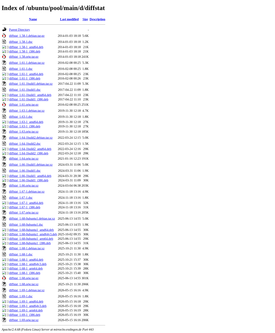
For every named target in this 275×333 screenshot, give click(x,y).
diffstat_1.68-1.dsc (21, 254)
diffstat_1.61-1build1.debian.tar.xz (31, 83)
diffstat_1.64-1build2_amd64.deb (30, 149)
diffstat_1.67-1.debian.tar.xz (26, 191)
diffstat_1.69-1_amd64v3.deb (28, 306)
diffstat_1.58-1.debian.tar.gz (26, 35)
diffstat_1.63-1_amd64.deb (26, 122)
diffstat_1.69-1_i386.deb (24, 314)
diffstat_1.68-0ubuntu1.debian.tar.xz (32, 218)
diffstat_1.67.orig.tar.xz (23, 212)
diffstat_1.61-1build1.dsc (25, 89)
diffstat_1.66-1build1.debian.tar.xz (31, 164)
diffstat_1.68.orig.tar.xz (23, 284)
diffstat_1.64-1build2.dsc (25, 143)
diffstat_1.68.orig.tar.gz (23, 278)
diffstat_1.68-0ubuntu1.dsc (26, 224)
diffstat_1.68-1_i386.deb (24, 273)
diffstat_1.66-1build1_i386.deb (28, 180)
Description (97, 19)
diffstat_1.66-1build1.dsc (25, 170)
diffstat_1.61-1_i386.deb (24, 78)
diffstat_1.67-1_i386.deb (24, 207)
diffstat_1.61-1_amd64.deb (26, 74)
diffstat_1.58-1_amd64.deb (26, 47)
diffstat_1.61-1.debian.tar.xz (26, 62)
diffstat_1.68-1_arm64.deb (26, 268)
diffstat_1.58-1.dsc (21, 41)
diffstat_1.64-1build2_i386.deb (28, 153)
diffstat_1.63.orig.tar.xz (23, 131)
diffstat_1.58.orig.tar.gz (23, 56)
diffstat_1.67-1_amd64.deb (26, 203)
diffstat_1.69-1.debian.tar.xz (26, 290)
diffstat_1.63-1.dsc (21, 116)
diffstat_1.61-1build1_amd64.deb (30, 95)
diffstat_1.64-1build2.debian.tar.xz (31, 137)
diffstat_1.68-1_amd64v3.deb (28, 264)
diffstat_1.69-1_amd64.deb (26, 301)
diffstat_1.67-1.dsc (21, 197)
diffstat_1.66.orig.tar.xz (23, 185)
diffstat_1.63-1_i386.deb (24, 126)
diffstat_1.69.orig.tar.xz (23, 320)
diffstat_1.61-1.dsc (21, 68)
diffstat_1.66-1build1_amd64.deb (30, 176)
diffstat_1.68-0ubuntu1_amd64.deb (31, 230)
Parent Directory (19, 29)
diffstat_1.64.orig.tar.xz (23, 158)
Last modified (69, 19)
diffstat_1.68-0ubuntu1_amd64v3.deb (33, 234)
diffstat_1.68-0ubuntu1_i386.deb (30, 243)
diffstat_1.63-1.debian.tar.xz (26, 110)
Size (85, 19)
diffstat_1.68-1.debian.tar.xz (26, 248)
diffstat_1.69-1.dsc (21, 296)
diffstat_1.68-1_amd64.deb (26, 259)
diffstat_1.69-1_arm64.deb (26, 310)
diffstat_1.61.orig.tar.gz (23, 104)
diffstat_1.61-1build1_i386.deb (28, 99)
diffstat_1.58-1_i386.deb (24, 51)
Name (33, 19)
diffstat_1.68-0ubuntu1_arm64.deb (31, 238)
